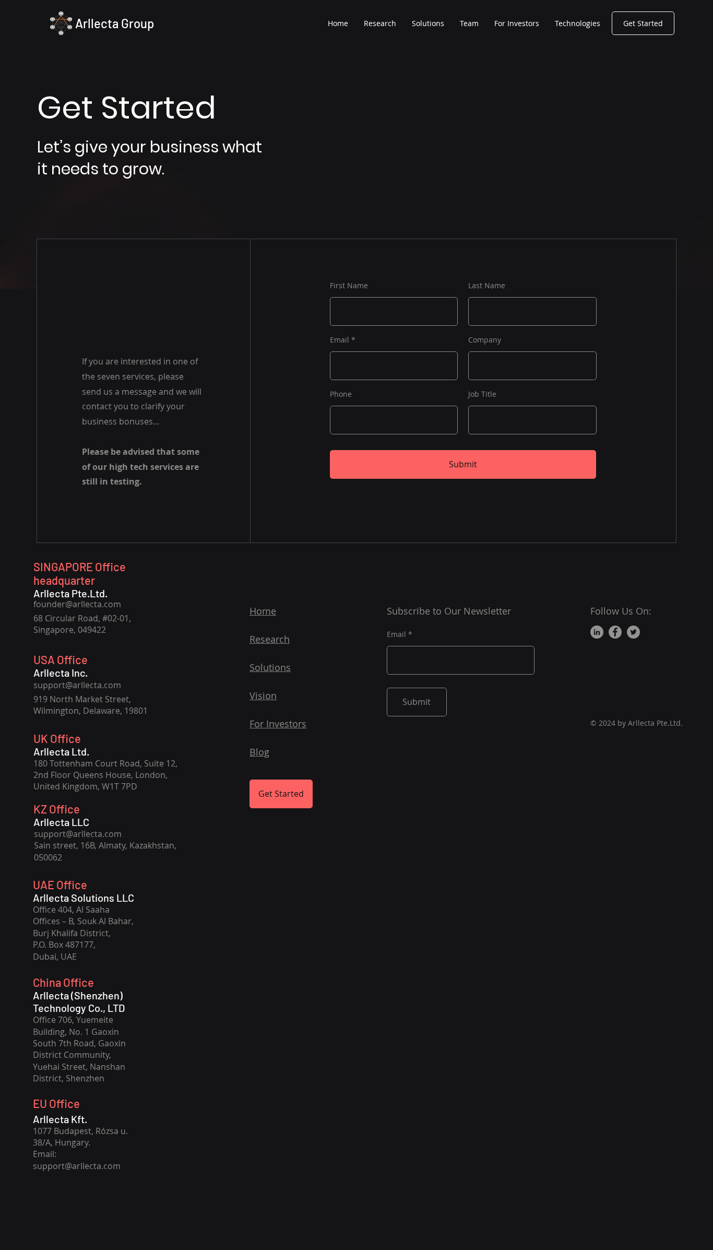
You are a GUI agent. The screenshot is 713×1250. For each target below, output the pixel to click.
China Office (63, 982)
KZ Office (56, 809)
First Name (349, 285)
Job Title (482, 394)
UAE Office (60, 884)
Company (484, 340)
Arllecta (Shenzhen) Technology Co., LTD (79, 1001)
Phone (341, 394)
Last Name (486, 285)
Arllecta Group (114, 23)
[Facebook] (615, 632)
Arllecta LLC (61, 822)
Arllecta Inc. (60, 672)
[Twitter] (633, 632)
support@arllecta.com (77, 685)
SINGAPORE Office (79, 566)
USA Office (60, 659)
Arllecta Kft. (60, 1119)
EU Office (56, 1103)
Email (339, 340)
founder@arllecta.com (77, 604)
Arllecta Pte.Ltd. (70, 593)
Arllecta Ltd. (61, 751)
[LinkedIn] (596, 632)
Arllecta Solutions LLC (83, 897)
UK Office (57, 738)
